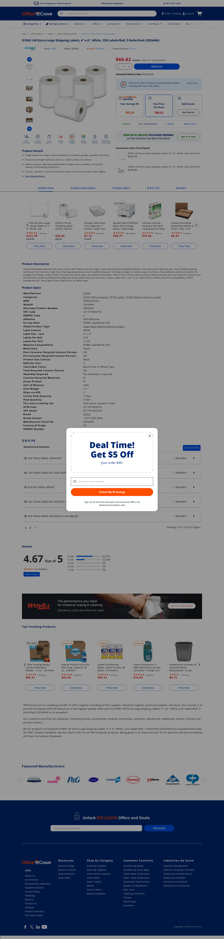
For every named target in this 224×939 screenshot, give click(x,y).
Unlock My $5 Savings (112, 492)
